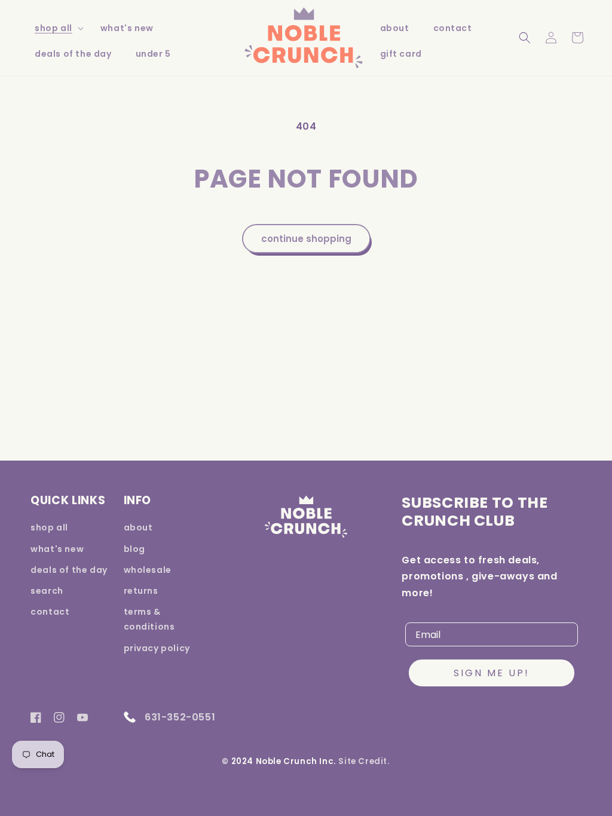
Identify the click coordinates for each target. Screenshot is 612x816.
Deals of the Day (69, 570)
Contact (49, 612)
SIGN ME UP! (492, 673)
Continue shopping (306, 238)
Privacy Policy (157, 648)
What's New (57, 549)
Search (46, 591)
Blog (134, 549)
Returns (141, 591)
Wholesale (148, 570)
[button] (55, 28)
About (138, 527)
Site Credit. (364, 761)
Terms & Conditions (149, 619)
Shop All (53, 28)
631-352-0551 (179, 717)
